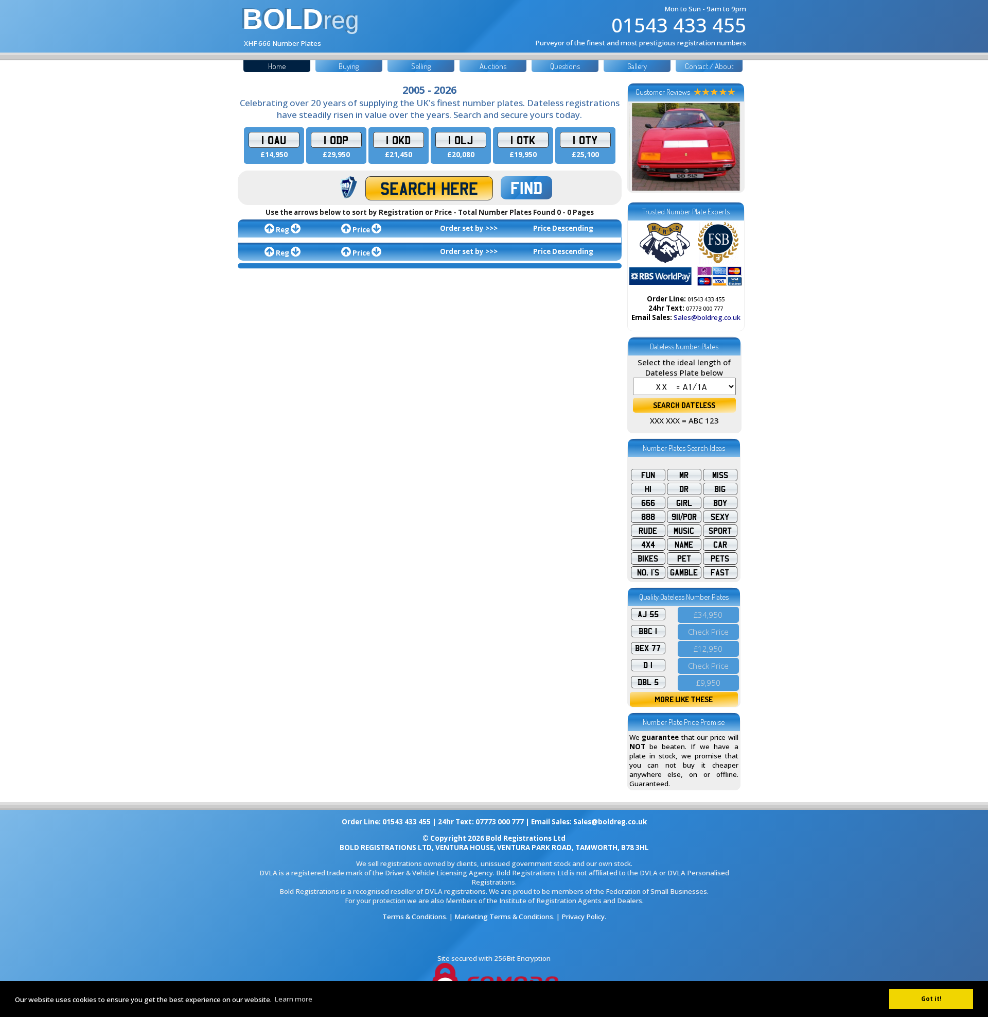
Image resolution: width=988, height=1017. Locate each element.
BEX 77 (648, 648)
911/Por (684, 517)
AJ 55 (648, 614)
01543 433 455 (678, 24)
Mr (684, 475)
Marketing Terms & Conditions (503, 916)
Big (720, 489)
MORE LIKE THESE (684, 699)
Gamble (684, 572)
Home (277, 66)
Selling (421, 66)
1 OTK (522, 140)
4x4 (648, 544)
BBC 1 (648, 631)
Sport (720, 531)
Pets (720, 558)
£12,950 (708, 648)
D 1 (647, 665)
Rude (648, 531)
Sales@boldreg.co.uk (707, 317)
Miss (720, 475)
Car (720, 544)
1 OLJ (460, 140)
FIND (526, 188)
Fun (648, 475)
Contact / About (709, 66)
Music (684, 531)
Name (684, 544)
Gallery (637, 66)
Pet (684, 558)
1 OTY (585, 140)
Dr (684, 489)
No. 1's (648, 572)
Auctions (493, 66)
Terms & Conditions (414, 916)
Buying (349, 66)
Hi (648, 489)
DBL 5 (648, 682)
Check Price (708, 631)
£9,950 (708, 682)
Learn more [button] (293, 999)
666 (648, 503)
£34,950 (708, 614)
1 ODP (336, 140)
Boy (720, 503)
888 (648, 517)
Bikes (648, 558)
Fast (720, 572)
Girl (684, 503)
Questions (565, 66)
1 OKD (398, 140)
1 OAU (273, 140)
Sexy (720, 517)
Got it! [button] (931, 998)
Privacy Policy (583, 916)
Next (729, 147)
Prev (642, 147)
